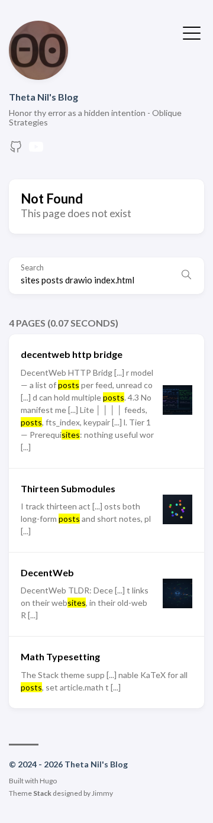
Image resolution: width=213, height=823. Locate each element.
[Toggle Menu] (191, 32)
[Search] (186, 275)
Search (32, 267)
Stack (42, 793)
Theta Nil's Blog (43, 96)
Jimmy (102, 793)
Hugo (48, 780)
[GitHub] (16, 150)
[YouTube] (36, 150)
